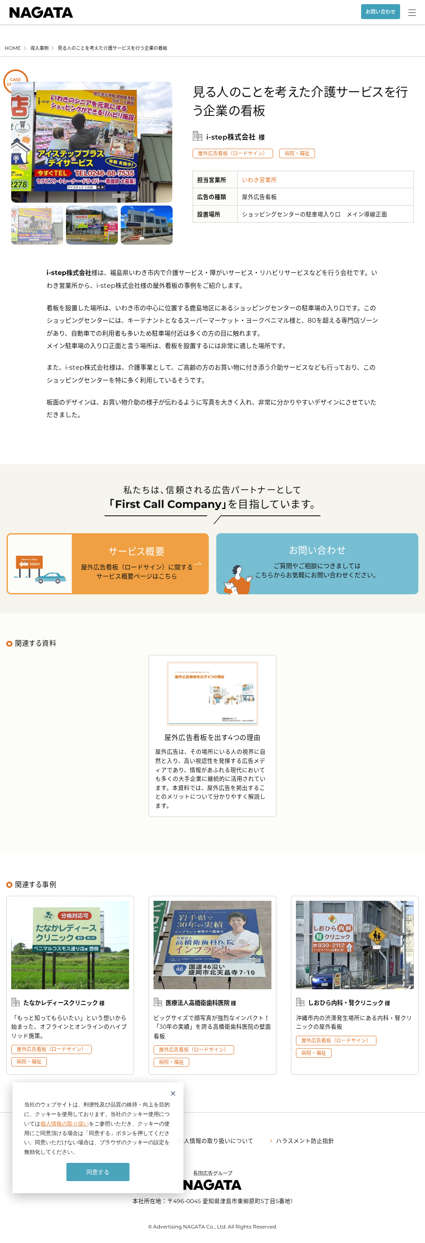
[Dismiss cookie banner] (173, 1094)
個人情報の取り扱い (64, 1123)
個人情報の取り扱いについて (216, 1140)
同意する (98, 1171)
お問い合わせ (381, 11)
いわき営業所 (259, 179)
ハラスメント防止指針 (305, 1140)
